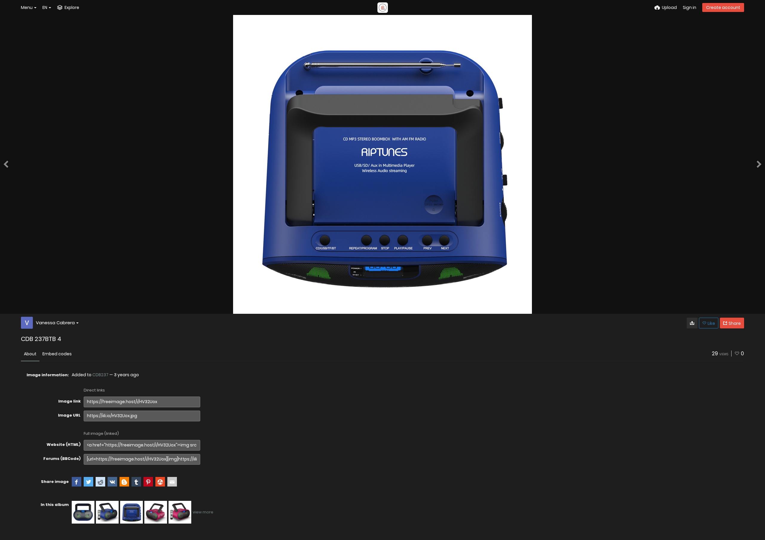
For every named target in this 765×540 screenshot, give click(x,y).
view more (203, 512)
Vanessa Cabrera (55, 322)
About (30, 354)
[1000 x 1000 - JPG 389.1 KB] (692, 323)
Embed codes (57, 354)
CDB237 (100, 375)
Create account (723, 7)
